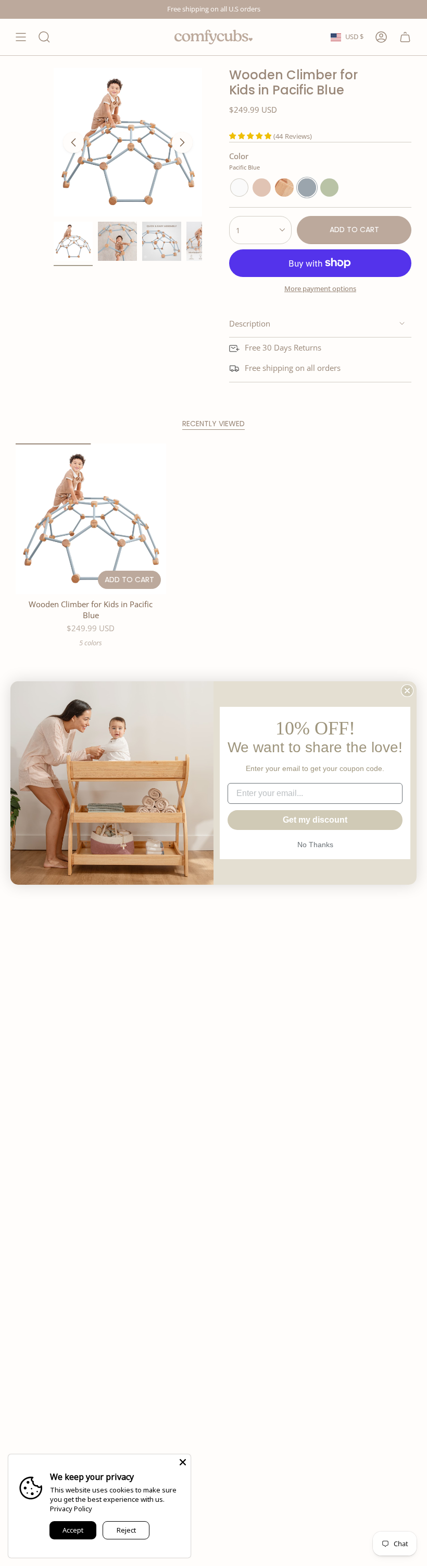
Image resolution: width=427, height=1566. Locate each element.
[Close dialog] (407, 690)
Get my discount (315, 819)
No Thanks (315, 844)
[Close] (183, 1462)
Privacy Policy (71, 1508)
